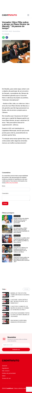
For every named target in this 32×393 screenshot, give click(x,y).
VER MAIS (26, 289)
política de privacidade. (12, 182)
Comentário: (5, 193)
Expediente (5, 368)
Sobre (3, 376)
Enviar (5, 203)
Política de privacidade (9, 373)
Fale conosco (5, 371)
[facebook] (6, 37)
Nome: (3, 186)
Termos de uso (6, 378)
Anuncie (4, 365)
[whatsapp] (3, 37)
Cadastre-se (16, 349)
